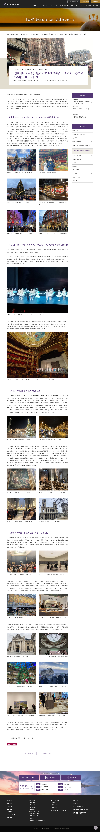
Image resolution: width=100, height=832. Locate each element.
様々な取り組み (12, 814)
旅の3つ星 (32, 802)
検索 (77, 1)
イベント (81, 5)
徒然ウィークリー (34, 811)
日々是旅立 (32, 807)
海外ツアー (37, 5)
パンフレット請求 (78, 806)
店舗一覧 (73, 777)
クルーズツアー (54, 5)
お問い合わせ (85, 1)
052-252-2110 (44, 786)
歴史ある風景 (33, 805)
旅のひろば (74, 5)
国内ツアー (45, 5)
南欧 (9, 744)
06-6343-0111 (67, 784)
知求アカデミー (56, 807)
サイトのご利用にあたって (36, 828)
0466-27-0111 (67, 789)
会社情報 (88, 5)
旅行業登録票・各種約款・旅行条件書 (61, 828)
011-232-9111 (44, 789)
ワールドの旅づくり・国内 (58, 810)
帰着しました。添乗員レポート (37, 820)
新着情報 (95, 5)
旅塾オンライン (56, 805)
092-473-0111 (67, 787)
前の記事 (30, 753)
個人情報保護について (48, 828)
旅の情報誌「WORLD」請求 (80, 809)
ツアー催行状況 (64, 5)
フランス (14, 744)
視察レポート (33, 818)
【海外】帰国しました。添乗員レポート (30, 34)
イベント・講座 (55, 800)
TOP (8, 34)
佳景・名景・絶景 (34, 813)
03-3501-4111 (44, 784)
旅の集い (54, 802)
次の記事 (45, 753)
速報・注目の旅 (34, 816)
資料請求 (96, 1)
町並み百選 (32, 809)
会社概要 (10, 812)
